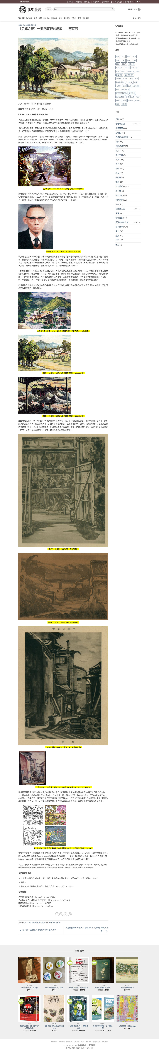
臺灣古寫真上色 (107, 2)
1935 (117, 60)
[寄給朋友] (70, 914)
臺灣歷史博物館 (121, 93)
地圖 (40, 18)
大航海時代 (120, 146)
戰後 (28, 25)
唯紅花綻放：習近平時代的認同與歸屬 (29, 1027)
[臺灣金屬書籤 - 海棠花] (29, 970)
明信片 (74, 18)
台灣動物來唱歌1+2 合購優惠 (103, 1027)
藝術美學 (33, 25)
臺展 (117, 89)
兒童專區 (86, 18)
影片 (117, 164)
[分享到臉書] (57, 914)
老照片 (118, 86)
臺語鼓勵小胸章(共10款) (54, 988)
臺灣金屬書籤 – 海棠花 (29, 988)
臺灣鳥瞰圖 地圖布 (127, 988)
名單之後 (52, 922)
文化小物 (67, 18)
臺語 (127, 97)
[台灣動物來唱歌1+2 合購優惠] (103, 1008)
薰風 (132, 97)
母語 (131, 79)
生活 (117, 213)
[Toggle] (139, 123)
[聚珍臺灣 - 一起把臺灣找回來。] (30, 9)
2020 (117, 64)
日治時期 (119, 75)
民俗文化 (119, 195)
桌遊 (79, 18)
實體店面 (79, 2)
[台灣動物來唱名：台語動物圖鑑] (78, 1008)
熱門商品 (29, 18)
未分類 (118, 191)
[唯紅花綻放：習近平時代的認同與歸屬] (29, 1008)
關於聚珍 (70, 2)
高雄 (117, 104)
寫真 (117, 150)
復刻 (137, 71)
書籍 (35, 18)
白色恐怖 (129, 82)
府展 (117, 71)
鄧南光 (118, 100)
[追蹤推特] (137, 2)
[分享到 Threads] (65, 914)
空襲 (135, 82)
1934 (134, 57)
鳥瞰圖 (123, 104)
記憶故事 (96, 2)
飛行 (117, 240)
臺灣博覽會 (125, 89)
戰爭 (117, 173)
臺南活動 (136, 86)
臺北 (124, 86)
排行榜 (118, 177)
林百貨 (125, 79)
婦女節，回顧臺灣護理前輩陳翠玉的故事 (39, 929)
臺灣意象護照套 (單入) (103, 988)
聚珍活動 (119, 217)
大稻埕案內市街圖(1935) (127, 1026)
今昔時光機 (118, 2)
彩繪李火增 (130, 71)
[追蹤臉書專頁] (135, 2)
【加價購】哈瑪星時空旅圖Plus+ (54, 1027)
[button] (134, 9)
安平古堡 (134, 68)
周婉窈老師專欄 (122, 137)
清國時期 (119, 200)
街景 (137, 97)
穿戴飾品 (54, 18)
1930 (128, 57)
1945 (128, 60)
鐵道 (60, 18)
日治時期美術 (129, 75)
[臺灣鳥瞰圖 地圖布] (127, 970)
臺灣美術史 (120, 97)
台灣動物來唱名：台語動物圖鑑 (78, 1027)
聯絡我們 (128, 2)
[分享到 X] (61, 914)
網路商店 (87, 2)
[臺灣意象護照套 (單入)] (103, 970)
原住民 (118, 132)
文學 (117, 182)
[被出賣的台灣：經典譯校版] (78, 970)
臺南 (129, 86)
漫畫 (136, 79)
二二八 (124, 64)
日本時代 (21, 25)
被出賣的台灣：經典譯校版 (78, 988)
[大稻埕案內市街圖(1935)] (127, 1008)
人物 (25, 25)
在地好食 (46, 18)
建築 (122, 71)
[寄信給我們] (139, 2)
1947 (134, 60)
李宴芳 (58, 922)
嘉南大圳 (119, 68)
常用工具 (119, 155)
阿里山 (130, 100)
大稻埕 (126, 68)
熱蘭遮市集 (120, 82)
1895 (117, 57)
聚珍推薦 (21, 18)
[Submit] (113, 9)
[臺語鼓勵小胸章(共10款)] (54, 970)
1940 (123, 60)
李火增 (118, 79)
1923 (123, 57)
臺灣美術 (132, 93)
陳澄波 (137, 100)
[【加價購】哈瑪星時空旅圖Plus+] (54, 1008)
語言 (117, 231)
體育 (117, 244)
